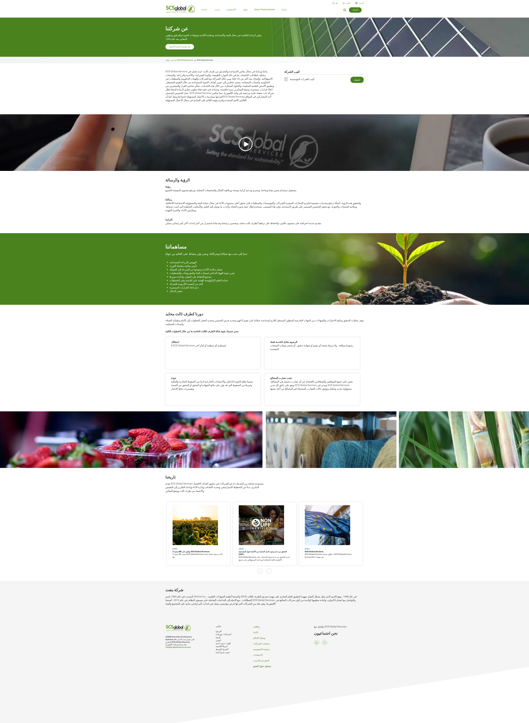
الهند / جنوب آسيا (223, 643)
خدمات (204, 9)
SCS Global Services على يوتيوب (324, 642)
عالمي (218, 626)
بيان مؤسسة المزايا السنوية (180, 46)
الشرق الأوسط (222, 649)
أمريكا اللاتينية (221, 646)
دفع (337, 3)
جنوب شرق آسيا (223, 652)
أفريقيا (218, 631)
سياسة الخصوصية (261, 649)
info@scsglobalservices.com (178, 647)
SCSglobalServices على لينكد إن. (316, 642)
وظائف (256, 626)
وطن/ (168, 60)
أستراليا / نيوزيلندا (223, 634)
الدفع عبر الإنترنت (261, 660)
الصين (218, 640)
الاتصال (355, 9)
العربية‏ (361, 3)
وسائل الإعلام (259, 637)
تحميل (357, 79)
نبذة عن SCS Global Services (182, 60)
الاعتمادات (258, 654)
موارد (245, 9)
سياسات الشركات (261, 643)
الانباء (255, 632)
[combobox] (361, 3)
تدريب (217, 9)
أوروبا (218, 637)
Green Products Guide (264, 9)
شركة (284, 9)
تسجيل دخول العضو (262, 666)
